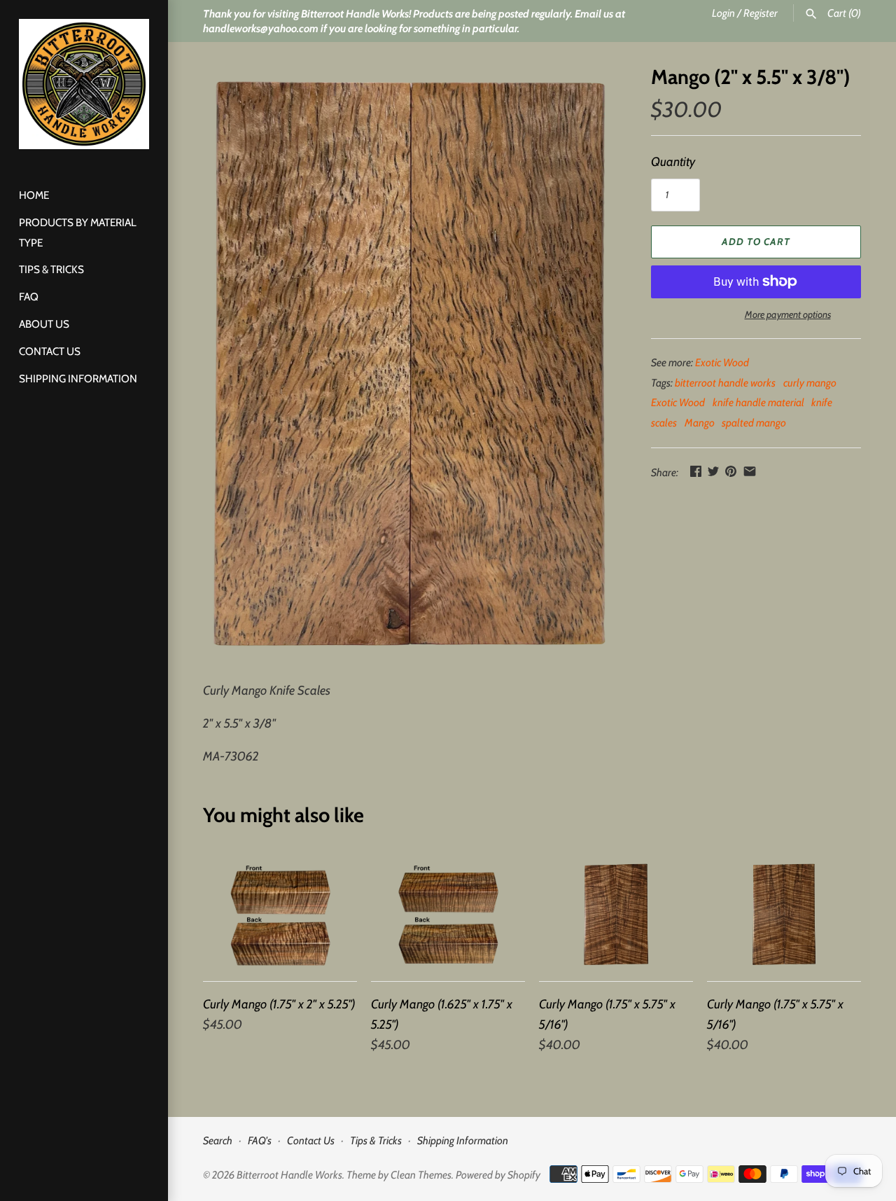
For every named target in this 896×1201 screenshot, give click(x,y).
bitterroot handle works (725, 382)
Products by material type (77, 232)
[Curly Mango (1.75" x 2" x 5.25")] (280, 914)
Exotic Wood (722, 362)
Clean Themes (421, 1174)
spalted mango (754, 422)
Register (760, 13)
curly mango (809, 382)
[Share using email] (750, 471)
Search (217, 1140)
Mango (700, 422)
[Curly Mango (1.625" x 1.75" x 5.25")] (448, 914)
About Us (44, 324)
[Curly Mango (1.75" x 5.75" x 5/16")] (616, 914)
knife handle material (758, 402)
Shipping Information (78, 378)
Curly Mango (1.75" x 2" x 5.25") (279, 1004)
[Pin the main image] (730, 471)
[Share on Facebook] (695, 471)
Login (723, 13)
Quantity (673, 161)
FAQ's (260, 1140)
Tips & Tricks (51, 269)
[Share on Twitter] (713, 471)
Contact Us (49, 351)
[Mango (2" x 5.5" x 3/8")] (409, 365)
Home (34, 195)
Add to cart (756, 241)
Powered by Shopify (498, 1174)
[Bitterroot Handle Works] (84, 84)
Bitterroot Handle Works (289, 1174)
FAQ (28, 296)
